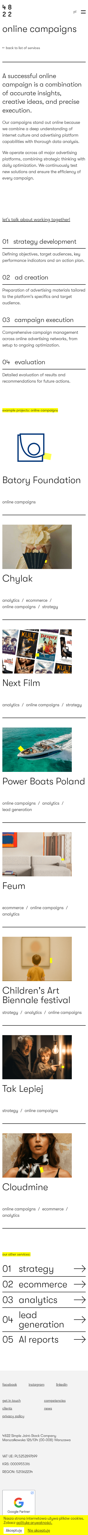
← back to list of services (21, 48)
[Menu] (83, 11)
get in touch (11, 1400)
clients (7, 1408)
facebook (9, 1384)
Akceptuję (14, 1530)
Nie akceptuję (39, 1530)
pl (74, 11)
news (48, 1408)
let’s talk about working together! (36, 219)
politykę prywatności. (34, 1523)
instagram (36, 1384)
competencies (55, 1400)
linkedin (61, 1384)
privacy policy (13, 1416)
